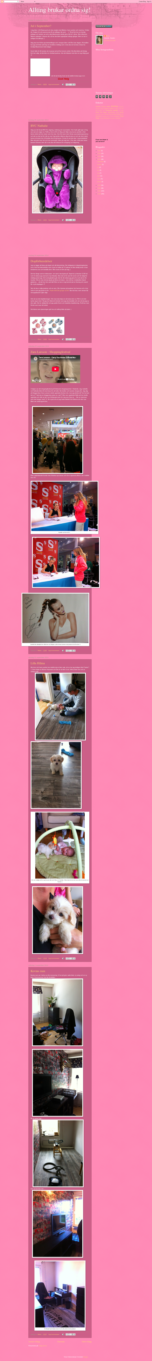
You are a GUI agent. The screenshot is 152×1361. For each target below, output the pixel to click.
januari (99, 181)
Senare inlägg (34, 1342)
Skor (108, 116)
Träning (101, 118)
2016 (99, 153)
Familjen (116, 108)
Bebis (108, 106)
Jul (119, 110)
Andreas (98, 106)
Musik (122, 112)
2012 (99, 188)
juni (98, 170)
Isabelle (115, 110)
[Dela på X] (70, 85)
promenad (98, 114)
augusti (99, 164)
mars (99, 179)
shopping (104, 116)
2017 (99, 150)
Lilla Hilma (38, 663)
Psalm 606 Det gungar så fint (59, 290)
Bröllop (114, 106)
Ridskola (118, 114)
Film (123, 108)
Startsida (61, 1342)
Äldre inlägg (87, 1342)
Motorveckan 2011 (113, 112)
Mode (105, 112)
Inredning (109, 110)
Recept (107, 114)
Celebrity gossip (100, 108)
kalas (122, 110)
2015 (99, 156)
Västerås (117, 118)
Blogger (85, 1357)
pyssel (102, 114)
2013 (99, 185)
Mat (101, 112)
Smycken (116, 116)
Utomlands (107, 118)
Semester (98, 116)
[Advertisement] (59, 103)
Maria (108, 36)
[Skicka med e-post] (67, 85)
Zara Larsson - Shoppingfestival (50, 352)
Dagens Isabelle (109, 108)
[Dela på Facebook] (72, 85)
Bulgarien (121, 106)
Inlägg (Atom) (43, 1346)
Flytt (97, 110)
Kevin (97, 112)
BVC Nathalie (39, 125)
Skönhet (112, 116)
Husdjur (100, 110)
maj (98, 173)
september (100, 161)
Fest (120, 108)
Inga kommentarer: (54, 84)
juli (98, 167)
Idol (104, 110)
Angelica (103, 106)
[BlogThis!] (69, 85)
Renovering (112, 114)
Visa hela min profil (109, 40)
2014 (99, 159)
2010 (99, 194)
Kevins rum (38, 971)
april (98, 176)
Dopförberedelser (41, 261)
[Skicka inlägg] (62, 84)
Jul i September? (41, 26)
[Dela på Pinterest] (74, 85)
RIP (123, 114)
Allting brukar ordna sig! (59, 9)
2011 (99, 191)
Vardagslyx (112, 118)
